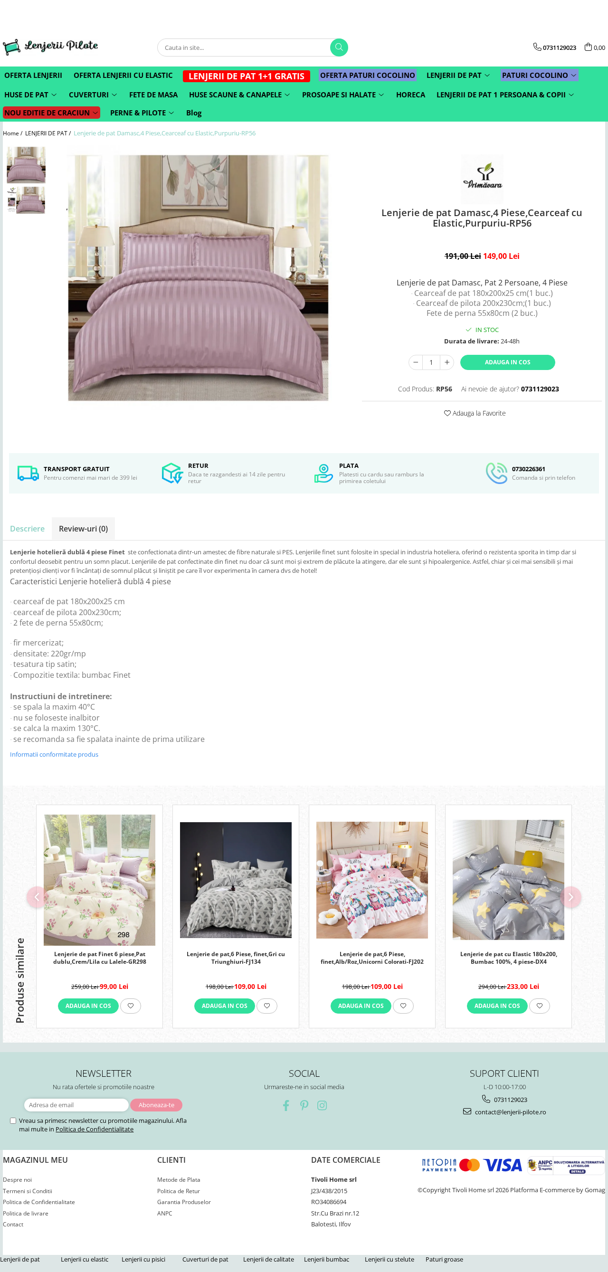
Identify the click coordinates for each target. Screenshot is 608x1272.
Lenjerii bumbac (326, 1259)
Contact (13, 1224)
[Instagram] (322, 1105)
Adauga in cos (508, 362)
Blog (193, 112)
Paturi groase (444, 1259)
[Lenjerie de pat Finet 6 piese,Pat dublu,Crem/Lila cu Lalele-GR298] (99, 880)
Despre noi (17, 1180)
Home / (13, 133)
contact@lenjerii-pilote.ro (510, 1112)
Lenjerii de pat (20, 1259)
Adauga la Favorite (478, 413)
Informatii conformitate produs (54, 754)
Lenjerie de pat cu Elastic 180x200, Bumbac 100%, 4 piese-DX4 (508, 958)
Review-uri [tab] (83, 528)
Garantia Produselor (184, 1202)
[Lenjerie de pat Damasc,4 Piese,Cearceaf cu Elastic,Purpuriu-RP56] (199, 278)
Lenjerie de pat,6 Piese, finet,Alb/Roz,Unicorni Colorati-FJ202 (372, 958)
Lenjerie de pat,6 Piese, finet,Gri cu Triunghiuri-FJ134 (236, 958)
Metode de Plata (178, 1180)
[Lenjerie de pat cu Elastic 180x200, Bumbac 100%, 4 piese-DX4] (508, 880)
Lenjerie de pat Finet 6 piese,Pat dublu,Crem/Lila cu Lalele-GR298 (99, 958)
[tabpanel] (199, 278)
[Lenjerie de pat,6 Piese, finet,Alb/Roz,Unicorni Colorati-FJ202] (372, 880)
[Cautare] (339, 47)
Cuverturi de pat (205, 1259)
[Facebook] (286, 1105)
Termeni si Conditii (27, 1191)
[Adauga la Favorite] (130, 1006)
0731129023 (510, 1099)
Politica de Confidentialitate (94, 1129)
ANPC (164, 1213)
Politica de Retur (178, 1191)
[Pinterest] (304, 1105)
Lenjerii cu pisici (143, 1259)
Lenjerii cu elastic (84, 1259)
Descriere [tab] (27, 528)
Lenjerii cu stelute (389, 1259)
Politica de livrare (25, 1213)
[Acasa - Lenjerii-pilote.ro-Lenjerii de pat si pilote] (50, 47)
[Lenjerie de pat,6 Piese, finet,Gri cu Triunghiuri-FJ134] (236, 880)
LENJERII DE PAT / (48, 133)
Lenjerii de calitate (268, 1259)
